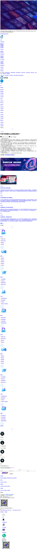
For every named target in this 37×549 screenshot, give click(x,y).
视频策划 (1, 44)
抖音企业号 (32, 72)
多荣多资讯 (7, 75)
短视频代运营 (6, 33)
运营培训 (1, 47)
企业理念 (1, 62)
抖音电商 (4, 73)
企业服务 (1, 63)
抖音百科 (1, 57)
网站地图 (1, 33)
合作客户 (1, 49)
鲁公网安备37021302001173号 (6, 510)
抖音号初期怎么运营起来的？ (19, 75)
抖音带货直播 (12, 72)
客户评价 (1, 52)
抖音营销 (8, 73)
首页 (3, 75)
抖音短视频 (28, 72)
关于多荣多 (2, 59)
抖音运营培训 (18, 72)
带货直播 (1, 45)
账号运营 (1, 43)
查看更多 (1, 174)
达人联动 (1, 46)
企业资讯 (1, 56)
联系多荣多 (2, 65)
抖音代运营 (2, 41)
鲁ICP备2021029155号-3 (17, 510)
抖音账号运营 (7, 72)
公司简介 (1, 61)
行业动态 (1, 55)
